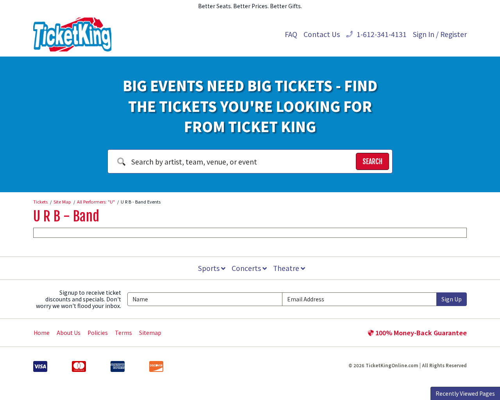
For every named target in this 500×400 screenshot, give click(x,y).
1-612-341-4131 (381, 34)
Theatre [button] (287, 268)
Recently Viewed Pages (465, 393)
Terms (123, 332)
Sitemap (150, 332)
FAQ (291, 34)
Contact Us (322, 34)
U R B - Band (66, 216)
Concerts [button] (247, 268)
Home (42, 332)
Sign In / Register (440, 34)
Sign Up (451, 299)
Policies (98, 332)
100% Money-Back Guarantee (420, 332)
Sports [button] (209, 268)
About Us (68, 332)
